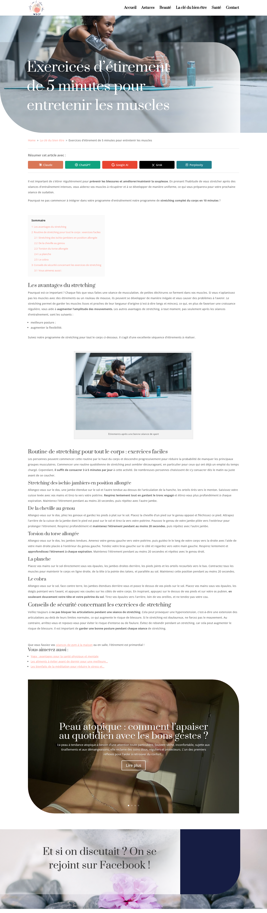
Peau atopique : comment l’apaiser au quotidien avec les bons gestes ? (133, 731)
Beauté (165, 8)
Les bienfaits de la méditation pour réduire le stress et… (67, 666)
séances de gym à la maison (74, 645)
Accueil (130, 8)
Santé (216, 8)
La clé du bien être (191, 8)
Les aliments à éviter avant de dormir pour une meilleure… (69, 661)
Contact (232, 8)
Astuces (148, 8)
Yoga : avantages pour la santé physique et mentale (65, 656)
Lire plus (133, 765)
